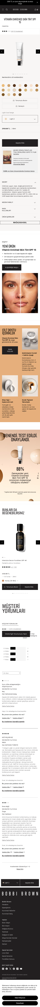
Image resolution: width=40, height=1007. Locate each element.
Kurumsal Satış (7, 914)
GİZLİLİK (4, 979)
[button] (3, 10)
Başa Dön (20, 869)
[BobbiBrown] (20, 9)
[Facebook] (7, 969)
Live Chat (5, 953)
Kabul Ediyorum (20, 998)
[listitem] (20, 555)
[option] (3, 85)
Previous (2, 51)
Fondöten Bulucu (8, 959)
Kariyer (4, 944)
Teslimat (5, 932)
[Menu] (3, 9)
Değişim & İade (7, 935)
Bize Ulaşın (6, 923)
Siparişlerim (6, 907)
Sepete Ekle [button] (20, 143)
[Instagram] (3, 969)
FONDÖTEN (5, 26)
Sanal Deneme (7, 956)
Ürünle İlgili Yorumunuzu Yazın (16, 634)
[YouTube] (21, 969)
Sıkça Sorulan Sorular (9, 938)
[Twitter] (10, 969)
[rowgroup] (20, 373)
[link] (36, 9)
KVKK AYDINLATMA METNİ (9, 978)
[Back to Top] (36, 757)
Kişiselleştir (20, 1003)
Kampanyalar (6, 941)
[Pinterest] (14, 969)
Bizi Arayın (6, 926)
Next (38, 51)
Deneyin (21, 106)
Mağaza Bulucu (7, 929)
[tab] (10, 624)
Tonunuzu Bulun (12, 587)
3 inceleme (18, 31)
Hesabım (5, 904)
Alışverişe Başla (19, 164)
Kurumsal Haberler (8, 910)
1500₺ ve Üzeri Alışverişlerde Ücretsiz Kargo (19, 171)
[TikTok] (17, 969)
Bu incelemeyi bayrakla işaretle (13, 721)
